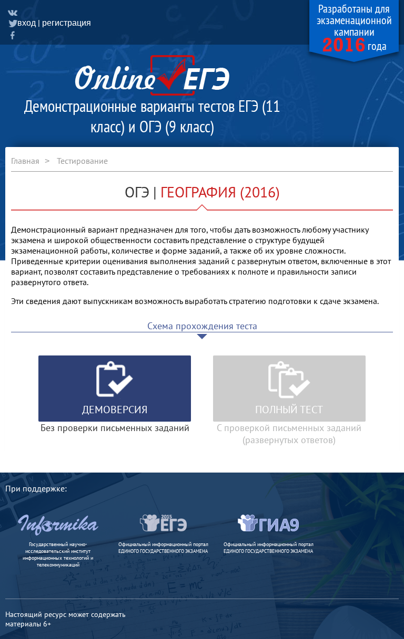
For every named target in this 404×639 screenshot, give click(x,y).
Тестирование (82, 160)
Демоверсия (114, 409)
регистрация (66, 22)
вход (26, 22)
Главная (25, 160)
